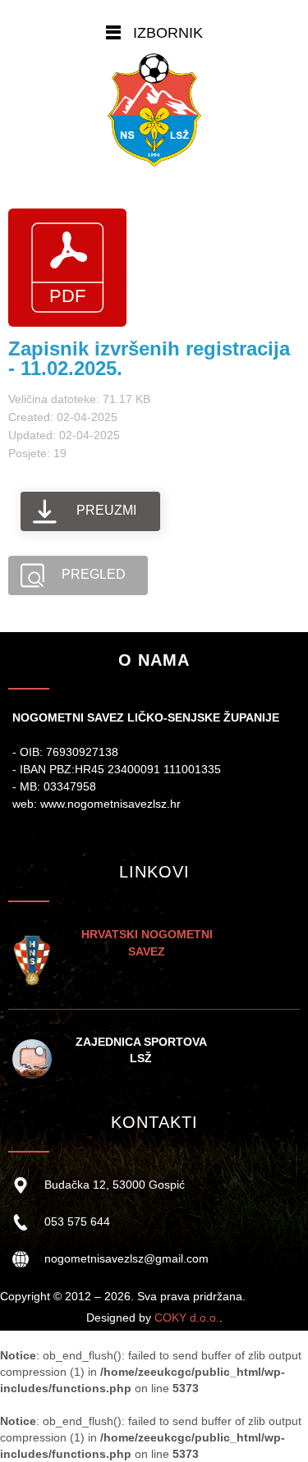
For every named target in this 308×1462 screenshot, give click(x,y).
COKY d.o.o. (186, 1317)
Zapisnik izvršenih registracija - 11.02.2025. (149, 358)
